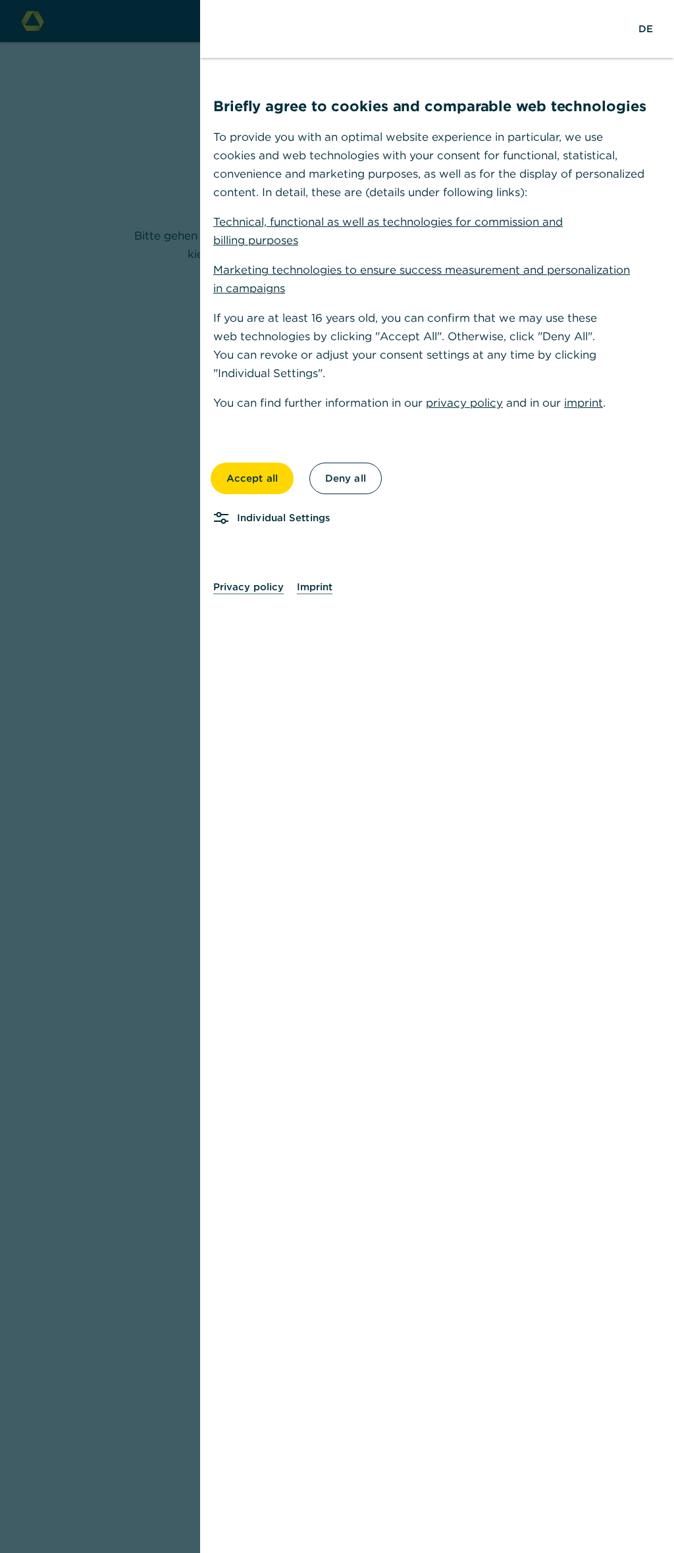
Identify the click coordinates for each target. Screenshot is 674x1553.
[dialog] (337, 776)
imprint (583, 402)
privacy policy (464, 402)
